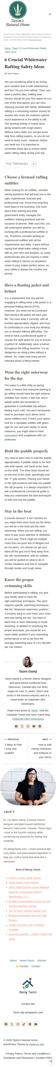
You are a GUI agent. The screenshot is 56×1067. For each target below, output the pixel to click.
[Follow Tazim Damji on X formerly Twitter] (22, 726)
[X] (12, 1024)
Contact (35, 966)
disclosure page (35, 40)
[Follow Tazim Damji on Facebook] (16, 726)
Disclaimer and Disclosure (18, 1057)
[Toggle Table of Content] (32, 163)
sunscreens (11, 435)
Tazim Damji (12, 73)
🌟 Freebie (22, 966)
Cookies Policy (44, 1057)
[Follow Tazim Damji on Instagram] (28, 726)
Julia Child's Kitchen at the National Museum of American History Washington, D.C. (29, 892)
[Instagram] (18, 1024)
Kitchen (41, 960)
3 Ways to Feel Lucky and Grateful (13, 746)
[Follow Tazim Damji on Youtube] (33, 726)
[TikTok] (23, 1024)
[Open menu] (50, 14)
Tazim (34, 710)
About (13, 960)
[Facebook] (6, 1024)
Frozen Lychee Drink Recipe (25, 878)
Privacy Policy (14, 1053)
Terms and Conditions (36, 1053)
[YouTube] (35, 1024)
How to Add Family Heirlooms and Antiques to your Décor (41, 748)
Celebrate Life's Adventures (28, 718)
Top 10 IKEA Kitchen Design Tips (27, 910)
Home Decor (27, 960)
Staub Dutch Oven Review (24, 882)
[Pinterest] (29, 1024)
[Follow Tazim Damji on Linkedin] (39, 726)
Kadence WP (36, 1044)
